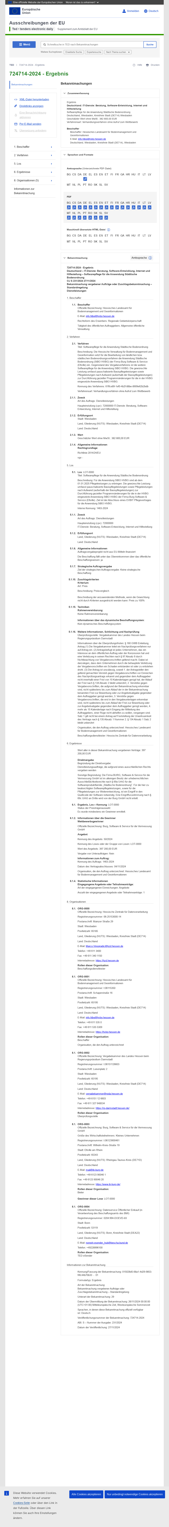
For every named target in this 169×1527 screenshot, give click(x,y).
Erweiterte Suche (74, 52)
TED (11, 65)
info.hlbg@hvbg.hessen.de (92, 139)
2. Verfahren (21, 155)
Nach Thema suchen (116, 52)
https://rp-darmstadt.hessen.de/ (112, 1108)
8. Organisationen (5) (26, 180)
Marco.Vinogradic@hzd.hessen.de (104, 946)
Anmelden (133, 11)
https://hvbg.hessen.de (108, 1031)
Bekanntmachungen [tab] (21, 84)
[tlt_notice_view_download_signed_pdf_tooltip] (85, 179)
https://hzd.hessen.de (107, 960)
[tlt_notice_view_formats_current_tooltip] (150, 258)
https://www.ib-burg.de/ (108, 1184)
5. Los (17, 163)
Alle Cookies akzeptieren (86, 1494)
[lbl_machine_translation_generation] (108, 229)
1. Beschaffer (21, 146)
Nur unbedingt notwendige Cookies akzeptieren (135, 1494)
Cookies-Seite (21, 1502)
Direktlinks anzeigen (31, 106)
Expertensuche (94, 52)
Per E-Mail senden (30, 124)
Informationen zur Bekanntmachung (24, 191)
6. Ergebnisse (22, 172)
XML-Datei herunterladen (34, 99)
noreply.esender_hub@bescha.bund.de (107, 1242)
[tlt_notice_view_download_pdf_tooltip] (69, 207)
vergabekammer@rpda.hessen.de (104, 1093)
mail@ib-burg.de (94, 1169)
